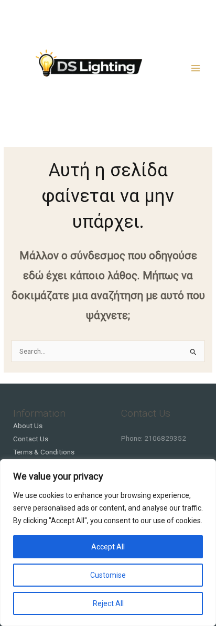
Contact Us (30, 438)
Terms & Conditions (43, 452)
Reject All (108, 603)
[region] (108, 542)
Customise (108, 575)
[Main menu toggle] (196, 68)
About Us (27, 425)
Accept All (108, 547)
